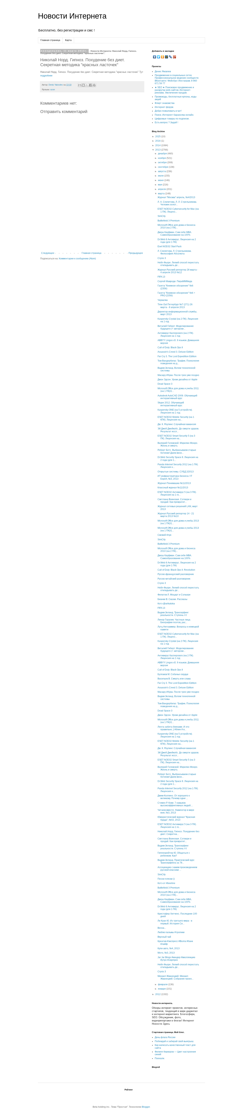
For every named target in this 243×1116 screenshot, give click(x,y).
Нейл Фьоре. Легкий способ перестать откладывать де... (178, 264)
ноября (162, 158)
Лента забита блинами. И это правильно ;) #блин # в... (173, 728)
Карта (68, 40)
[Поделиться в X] (87, 85)
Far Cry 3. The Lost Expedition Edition (177, 356)
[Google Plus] (175, 56)
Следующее (47, 253)
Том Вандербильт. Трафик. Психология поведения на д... (178, 362)
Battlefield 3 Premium (169, 220)
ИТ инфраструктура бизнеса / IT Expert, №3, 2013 (175, 477)
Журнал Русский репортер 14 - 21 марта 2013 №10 (176, 515)
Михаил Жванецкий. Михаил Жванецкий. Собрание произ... (175, 977)
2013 (158, 149)
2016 (158, 141)
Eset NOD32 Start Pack (169, 246)
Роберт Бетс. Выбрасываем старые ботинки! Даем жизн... (177, 451)
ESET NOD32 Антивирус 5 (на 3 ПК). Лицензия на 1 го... (177, 493)
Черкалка (163, 300)
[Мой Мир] (167, 56)
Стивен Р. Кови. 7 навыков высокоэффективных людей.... (175, 804)
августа (162, 171)
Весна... (162, 928)
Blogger (146, 1107)
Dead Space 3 (165, 384)
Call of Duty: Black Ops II (170, 347)
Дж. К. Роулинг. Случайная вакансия (177, 424)
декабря (162, 153)
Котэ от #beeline (166, 883)
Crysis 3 (162, 258)
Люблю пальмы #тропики (171, 932)
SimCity (162, 216)
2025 (158, 136)
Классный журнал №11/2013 (173, 487)
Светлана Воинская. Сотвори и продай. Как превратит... (174, 500)
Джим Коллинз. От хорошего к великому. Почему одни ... (174, 797)
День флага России (165, 1037)
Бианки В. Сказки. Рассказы (172, 599)
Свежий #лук (164, 535)
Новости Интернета (72, 16)
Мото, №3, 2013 (166, 952)
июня (161, 180)
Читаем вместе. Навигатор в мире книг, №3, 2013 (176, 811)
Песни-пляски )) (166, 879)
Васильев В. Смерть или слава (174, 678)
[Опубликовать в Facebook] (90, 85)
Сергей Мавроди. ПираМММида (175, 281)
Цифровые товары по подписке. (172, 118)
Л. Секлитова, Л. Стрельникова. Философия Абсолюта (175, 252)
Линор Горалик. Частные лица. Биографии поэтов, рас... (174, 621)
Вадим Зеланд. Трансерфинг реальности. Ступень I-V (173, 613)
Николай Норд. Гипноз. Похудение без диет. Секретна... (178, 832)
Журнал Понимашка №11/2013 (174, 483)
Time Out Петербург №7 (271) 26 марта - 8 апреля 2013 (175, 305)
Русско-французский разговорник (176, 574)
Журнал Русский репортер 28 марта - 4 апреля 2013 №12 (178, 271)
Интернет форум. (164, 107)
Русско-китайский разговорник (174, 578)
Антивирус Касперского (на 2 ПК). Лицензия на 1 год (176, 334)
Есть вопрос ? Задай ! (166, 122)
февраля (163, 984)
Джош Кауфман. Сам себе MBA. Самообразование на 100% (175, 233)
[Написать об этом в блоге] (83, 85)
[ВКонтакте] (155, 56)
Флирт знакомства (164, 103)
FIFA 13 (161, 276)
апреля (162, 189)
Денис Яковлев (163, 71)
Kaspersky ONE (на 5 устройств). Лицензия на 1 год (175, 411)
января (162, 988)
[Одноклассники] (163, 56)
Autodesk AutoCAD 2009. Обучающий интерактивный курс (177, 397)
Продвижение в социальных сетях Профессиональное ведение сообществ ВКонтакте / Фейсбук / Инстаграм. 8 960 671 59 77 (176, 79)
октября (162, 162)
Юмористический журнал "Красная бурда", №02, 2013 (176, 818)
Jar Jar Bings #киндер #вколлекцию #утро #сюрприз (176, 958)
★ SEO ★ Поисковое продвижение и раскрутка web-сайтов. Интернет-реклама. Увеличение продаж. (174, 90)
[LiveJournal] (171, 56)
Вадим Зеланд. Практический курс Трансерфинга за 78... (176, 861)
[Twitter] (159, 56)
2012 (158, 994)
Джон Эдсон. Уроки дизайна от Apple (177, 379)
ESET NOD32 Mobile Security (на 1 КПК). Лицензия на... (176, 418)
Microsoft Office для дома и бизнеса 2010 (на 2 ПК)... (176, 226)
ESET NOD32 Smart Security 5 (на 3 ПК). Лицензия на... (176, 437)
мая (160, 184)
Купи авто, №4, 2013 (169, 948)
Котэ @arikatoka (166, 603)
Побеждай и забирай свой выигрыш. (174, 1041)
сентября (163, 167)
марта (161, 193)
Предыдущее (136, 253)
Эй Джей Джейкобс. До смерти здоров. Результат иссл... (178, 430)
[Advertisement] (92, 223)
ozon (52, 89)
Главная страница (50, 40)
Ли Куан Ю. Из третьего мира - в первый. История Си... (175, 922)
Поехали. (160, 1058)
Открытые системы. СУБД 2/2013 (176, 471)
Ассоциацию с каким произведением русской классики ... (177, 868)
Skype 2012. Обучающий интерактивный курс (171, 404)
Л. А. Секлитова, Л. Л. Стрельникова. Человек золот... (177, 203)
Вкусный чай (164, 937)
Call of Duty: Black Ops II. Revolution (176, 570)
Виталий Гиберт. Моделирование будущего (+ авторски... (176, 327)
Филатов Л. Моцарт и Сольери (174, 594)
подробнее (46, 75)
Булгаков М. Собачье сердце (173, 674)
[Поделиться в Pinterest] (94, 85)
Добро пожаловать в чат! (168, 111)
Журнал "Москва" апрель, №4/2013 (176, 197)
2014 (158, 145)
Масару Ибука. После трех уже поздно (178, 375)
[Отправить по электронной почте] (80, 85)
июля (161, 175)
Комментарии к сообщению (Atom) (77, 258)
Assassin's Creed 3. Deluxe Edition (176, 352)
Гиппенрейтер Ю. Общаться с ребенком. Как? (174, 854)
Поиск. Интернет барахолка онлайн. (174, 115)
